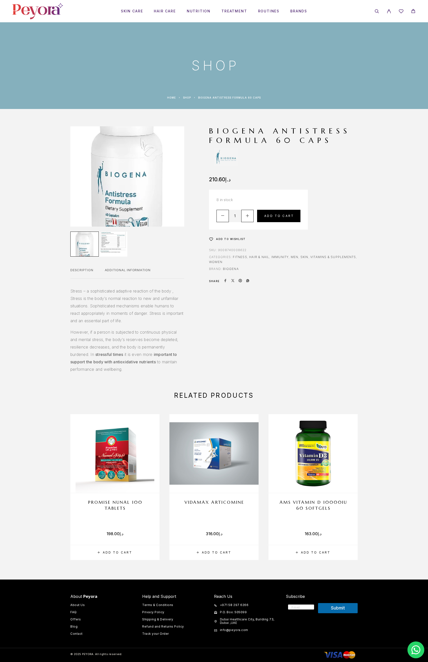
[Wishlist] (401, 12)
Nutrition (199, 11)
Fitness (240, 257)
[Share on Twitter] (233, 281)
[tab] (81, 273)
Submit (338, 608)
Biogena (231, 269)
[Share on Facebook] (225, 281)
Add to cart (279, 216)
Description (81, 270)
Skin (304, 257)
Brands (298, 11)
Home (171, 97)
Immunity (280, 257)
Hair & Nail (259, 257)
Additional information (128, 270)
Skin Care (132, 11)
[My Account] (389, 11)
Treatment (234, 11)
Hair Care (165, 11)
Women (215, 262)
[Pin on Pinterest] (240, 281)
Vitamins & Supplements (333, 257)
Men (294, 257)
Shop (187, 97)
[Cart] (413, 11)
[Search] (377, 11)
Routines (269, 11)
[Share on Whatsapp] (247, 281)
